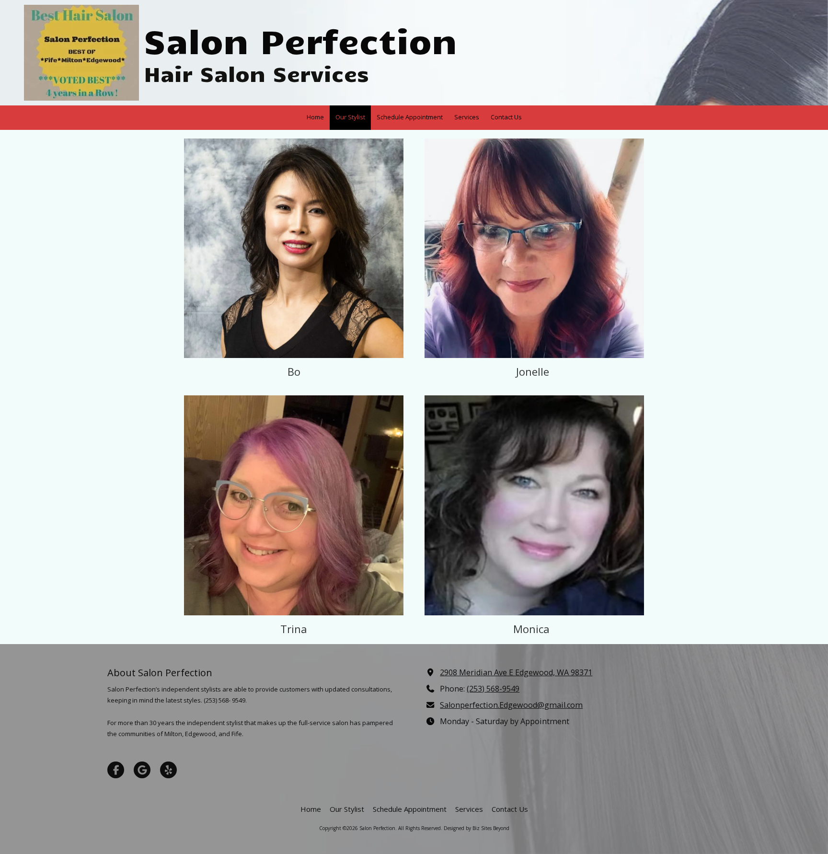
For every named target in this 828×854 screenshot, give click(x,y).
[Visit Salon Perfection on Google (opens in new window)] (142, 770)
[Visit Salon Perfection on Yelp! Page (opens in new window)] (168, 770)
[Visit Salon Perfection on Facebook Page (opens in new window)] (115, 770)
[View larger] (293, 248)
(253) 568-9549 (493, 688)
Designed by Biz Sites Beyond (476, 828)
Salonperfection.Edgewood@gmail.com (511, 705)
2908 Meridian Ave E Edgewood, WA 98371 (516, 672)
